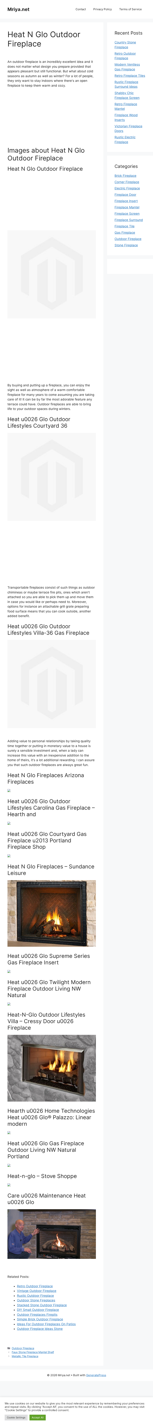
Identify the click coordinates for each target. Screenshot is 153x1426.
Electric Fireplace (127, 188)
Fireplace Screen (127, 213)
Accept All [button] (37, 1417)
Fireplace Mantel (127, 207)
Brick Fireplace (125, 176)
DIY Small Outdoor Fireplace (38, 1310)
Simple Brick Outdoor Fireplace (40, 1319)
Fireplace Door (125, 195)
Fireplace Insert (126, 201)
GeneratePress (96, 1375)
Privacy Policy (102, 9)
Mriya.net (18, 9)
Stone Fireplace (126, 245)
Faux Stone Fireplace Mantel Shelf (33, 1352)
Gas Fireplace (125, 232)
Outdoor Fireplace (23, 1348)
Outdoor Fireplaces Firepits (37, 1314)
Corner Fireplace (127, 182)
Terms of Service (130, 9)
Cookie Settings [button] (16, 1417)
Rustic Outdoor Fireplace (35, 1296)
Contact (81, 9)
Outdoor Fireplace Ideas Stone (40, 1329)
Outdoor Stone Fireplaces (36, 1300)
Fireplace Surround (129, 220)
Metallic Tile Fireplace (25, 1356)
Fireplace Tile (125, 226)
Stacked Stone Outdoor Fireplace (42, 1305)
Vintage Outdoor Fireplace (36, 1291)
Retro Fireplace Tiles (130, 76)
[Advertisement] (51, 119)
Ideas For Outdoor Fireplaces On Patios (46, 1324)
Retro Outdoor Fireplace (35, 1286)
